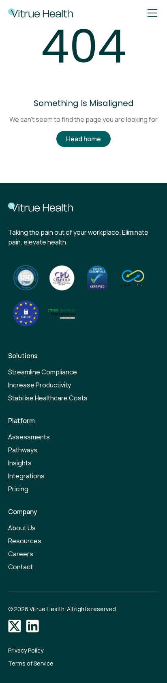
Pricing (18, 488)
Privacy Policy (25, 650)
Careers (20, 553)
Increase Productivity (39, 384)
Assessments (29, 436)
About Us (22, 527)
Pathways (22, 449)
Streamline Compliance (42, 371)
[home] (38, 13)
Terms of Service (31, 663)
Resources (24, 540)
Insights (20, 462)
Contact (20, 566)
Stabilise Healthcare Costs (48, 397)
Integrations (26, 475)
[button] (151, 13)
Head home (83, 138)
